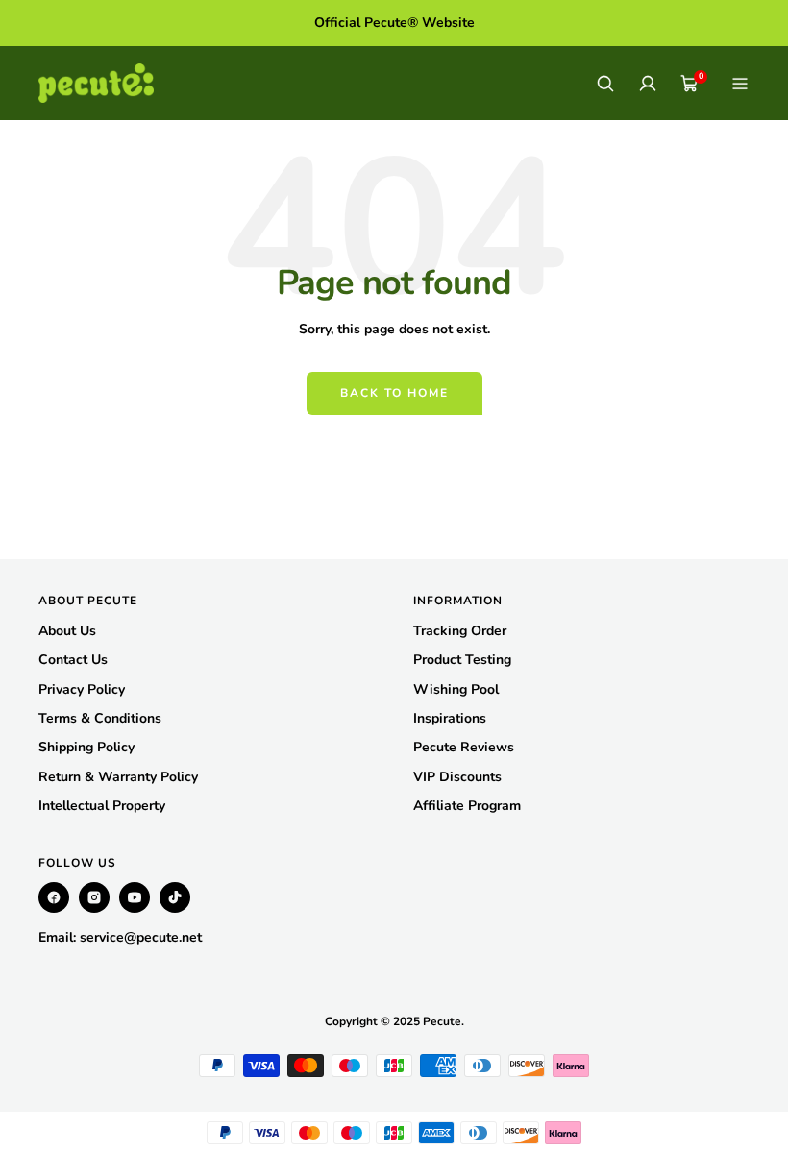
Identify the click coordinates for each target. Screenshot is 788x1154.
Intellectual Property (101, 806)
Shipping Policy (86, 747)
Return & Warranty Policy (118, 777)
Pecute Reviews (463, 747)
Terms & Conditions (99, 718)
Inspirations (449, 718)
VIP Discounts (457, 777)
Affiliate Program (467, 806)
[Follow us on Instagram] (94, 897)
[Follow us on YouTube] (134, 897)
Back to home (394, 393)
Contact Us (73, 660)
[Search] (605, 83)
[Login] (647, 83)
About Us (67, 631)
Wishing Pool (456, 689)
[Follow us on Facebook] (53, 897)
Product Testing (462, 660)
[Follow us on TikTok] (175, 897)
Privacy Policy (81, 689)
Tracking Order (459, 631)
